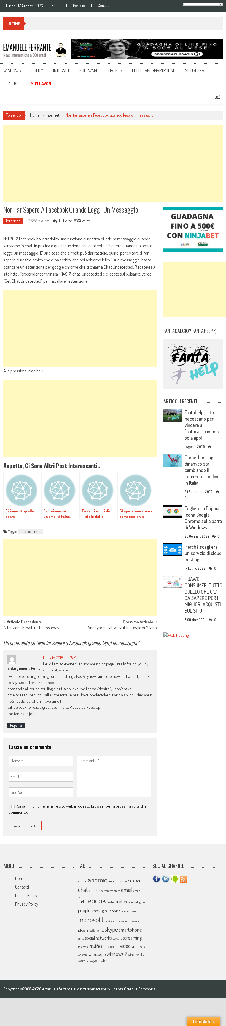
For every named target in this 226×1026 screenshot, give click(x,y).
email (127, 889)
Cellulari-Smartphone (153, 70)
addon (82, 881)
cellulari (133, 881)
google (84, 910)
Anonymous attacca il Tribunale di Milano (122, 628)
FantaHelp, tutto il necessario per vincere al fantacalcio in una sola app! (202, 425)
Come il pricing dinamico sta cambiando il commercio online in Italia (202, 470)
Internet (61, 70)
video (125, 945)
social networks (98, 938)
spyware (117, 938)
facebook (92, 900)
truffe (95, 946)
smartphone (130, 929)
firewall (133, 902)
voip (142, 947)
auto (124, 881)
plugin (83, 930)
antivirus (114, 881)
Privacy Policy (26, 904)
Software (88, 70)
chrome (94, 890)
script (100, 930)
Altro (13, 83)
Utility (37, 70)
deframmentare (110, 891)
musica (108, 921)
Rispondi (16, 725)
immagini (100, 910)
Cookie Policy (26, 895)
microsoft (91, 919)
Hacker (115, 70)
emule (137, 891)
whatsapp (97, 954)
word (81, 960)
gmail (143, 902)
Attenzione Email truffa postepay (31, 628)
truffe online (110, 946)
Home (55, 5)
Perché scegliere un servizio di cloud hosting (203, 553)
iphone (114, 910)
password (134, 921)
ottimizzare (120, 921)
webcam (83, 955)
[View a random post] (217, 97)
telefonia (83, 947)
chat (83, 889)
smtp (81, 938)
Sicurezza (194, 70)
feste (110, 902)
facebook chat (31, 531)
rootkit (92, 930)
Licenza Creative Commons (133, 988)
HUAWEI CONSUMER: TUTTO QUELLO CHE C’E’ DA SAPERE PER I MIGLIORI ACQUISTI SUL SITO (203, 595)
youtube (100, 960)
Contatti (104, 5)
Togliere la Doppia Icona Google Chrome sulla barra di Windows (203, 517)
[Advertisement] (112, 163)
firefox (121, 901)
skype (111, 929)
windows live (137, 954)
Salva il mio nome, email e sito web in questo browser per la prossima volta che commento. (78, 809)
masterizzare (129, 911)
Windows (12, 70)
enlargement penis (23, 668)
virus (135, 946)
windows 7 (117, 954)
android (97, 879)
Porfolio (79, 5)
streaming (132, 937)
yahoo (89, 961)
